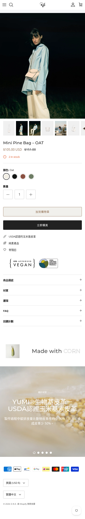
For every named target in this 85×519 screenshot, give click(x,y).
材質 (5, 290)
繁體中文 (11, 494)
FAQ (5, 311)
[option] (42, 66)
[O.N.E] (42, 5)
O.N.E (13, 503)
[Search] (13, 4)
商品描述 (8, 280)
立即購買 (42, 225)
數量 (5, 186)
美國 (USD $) (13, 483)
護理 (5, 300)
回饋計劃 (8, 321)
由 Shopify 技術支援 (26, 503)
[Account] (72, 4)
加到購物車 (42, 211)
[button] (34, 453)
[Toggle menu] (4, 4)
